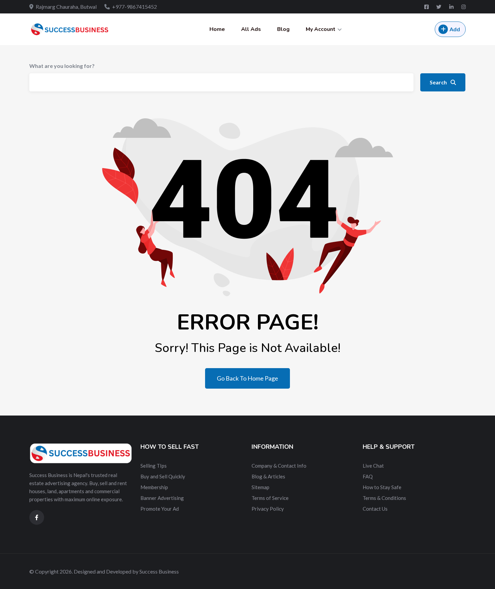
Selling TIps (153, 466)
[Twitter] (439, 7)
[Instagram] (463, 7)
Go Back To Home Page (247, 378)
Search (439, 82)
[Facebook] (427, 7)
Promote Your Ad (159, 509)
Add (455, 29)
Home (217, 29)
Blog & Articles (268, 476)
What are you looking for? (62, 66)
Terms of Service (270, 498)
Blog (283, 29)
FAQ (368, 476)
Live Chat (373, 466)
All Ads (251, 29)
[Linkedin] (452, 7)
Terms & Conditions (384, 498)
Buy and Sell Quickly (162, 476)
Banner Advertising (162, 498)
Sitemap (260, 487)
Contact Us (375, 509)
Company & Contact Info (279, 466)
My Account (320, 29)
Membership (154, 487)
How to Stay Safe (382, 487)
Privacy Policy (268, 509)
